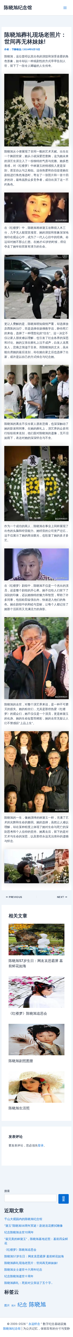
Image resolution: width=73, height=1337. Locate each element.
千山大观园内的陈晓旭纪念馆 (23, 1219)
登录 (41, 1145)
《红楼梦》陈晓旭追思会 (28, 1013)
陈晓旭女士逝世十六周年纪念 (23, 1269)
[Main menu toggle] (65, 8)
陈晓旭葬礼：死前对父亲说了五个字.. (28, 1283)
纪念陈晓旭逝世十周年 (18, 1276)
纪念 (22, 1305)
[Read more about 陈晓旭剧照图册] (36, 1039)
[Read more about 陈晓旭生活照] (36, 1086)
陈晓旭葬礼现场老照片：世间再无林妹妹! (31, 1263)
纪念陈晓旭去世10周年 (19, 1232)
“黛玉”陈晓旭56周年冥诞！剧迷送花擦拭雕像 (33, 1225)
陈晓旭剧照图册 (21, 1061)
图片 (7, 1305)
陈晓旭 (37, 1304)
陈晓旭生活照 (19, 1108)
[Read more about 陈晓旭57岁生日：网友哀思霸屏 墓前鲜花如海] (36, 939)
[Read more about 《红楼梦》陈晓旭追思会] (36, 992)
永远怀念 (34, 1324)
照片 (13, 1305)
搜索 (7, 1191)
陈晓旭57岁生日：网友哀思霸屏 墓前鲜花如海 (34, 1256)
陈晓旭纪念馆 (18, 7)
